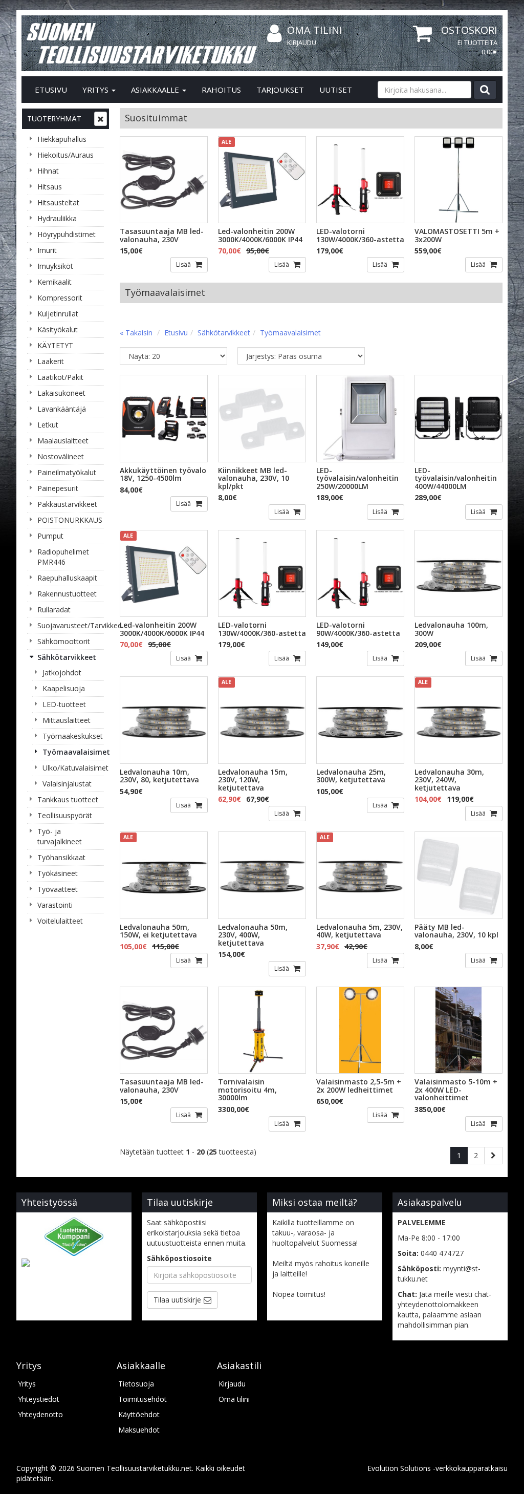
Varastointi (55, 905)
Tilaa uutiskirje (177, 1300)
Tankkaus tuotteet (67, 799)
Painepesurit (57, 488)
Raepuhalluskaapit (67, 578)
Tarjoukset (280, 89)
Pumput (50, 536)
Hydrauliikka (57, 218)
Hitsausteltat (58, 202)
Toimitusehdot (142, 1399)
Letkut (47, 425)
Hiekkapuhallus (61, 139)
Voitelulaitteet (60, 921)
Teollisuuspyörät (64, 815)
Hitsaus (49, 186)
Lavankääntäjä (61, 409)
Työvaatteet (57, 889)
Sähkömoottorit (63, 641)
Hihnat (48, 171)
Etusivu (51, 89)
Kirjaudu (301, 42)
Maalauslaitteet (63, 440)
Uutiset (335, 89)
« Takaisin (136, 332)
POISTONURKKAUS (69, 520)
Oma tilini (314, 30)
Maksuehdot (139, 1430)
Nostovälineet (60, 456)
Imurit (47, 250)
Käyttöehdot (139, 1414)
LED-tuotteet (64, 704)
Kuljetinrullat (57, 313)
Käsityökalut (57, 329)
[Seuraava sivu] (493, 1155)
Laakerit (50, 361)
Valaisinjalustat (67, 783)
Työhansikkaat (61, 857)
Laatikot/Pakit (60, 377)
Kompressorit (59, 298)
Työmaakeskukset (72, 736)
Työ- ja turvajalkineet (59, 836)
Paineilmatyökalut (66, 472)
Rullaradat (54, 609)
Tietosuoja (136, 1384)
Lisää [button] (184, 264)
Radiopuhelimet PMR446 (63, 557)
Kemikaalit (54, 282)
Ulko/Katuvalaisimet (73, 768)
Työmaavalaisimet (73, 752)
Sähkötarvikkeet (66, 657)
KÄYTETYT (55, 345)
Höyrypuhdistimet (66, 234)
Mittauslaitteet (66, 720)
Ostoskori (469, 30)
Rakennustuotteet (67, 594)
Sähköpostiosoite (179, 1258)
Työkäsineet (57, 873)
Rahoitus (221, 89)
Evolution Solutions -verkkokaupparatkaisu (437, 1468)
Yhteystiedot (38, 1399)
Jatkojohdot (61, 672)
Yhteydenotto (40, 1414)
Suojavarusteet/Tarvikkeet (70, 625)
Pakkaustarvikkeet (67, 504)
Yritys (96, 89)
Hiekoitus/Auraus (65, 155)
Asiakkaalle (156, 89)
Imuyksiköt (55, 266)
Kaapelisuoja (63, 688)
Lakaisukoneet (61, 393)
